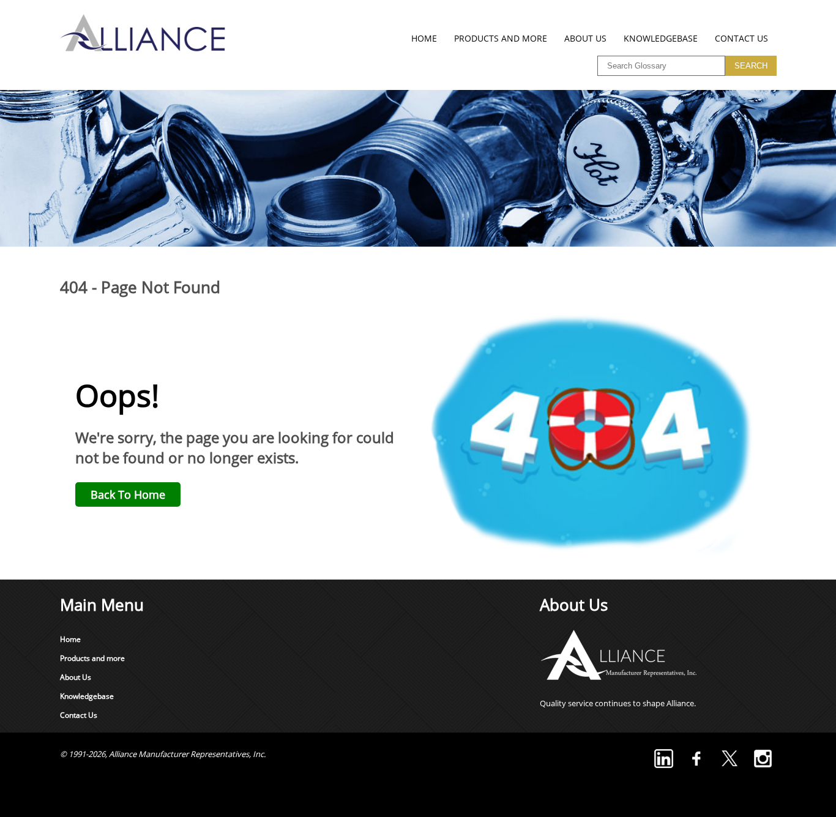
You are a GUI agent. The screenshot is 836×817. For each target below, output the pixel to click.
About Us (585, 38)
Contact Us (741, 38)
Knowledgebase (661, 38)
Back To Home (128, 494)
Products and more (500, 38)
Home (424, 38)
